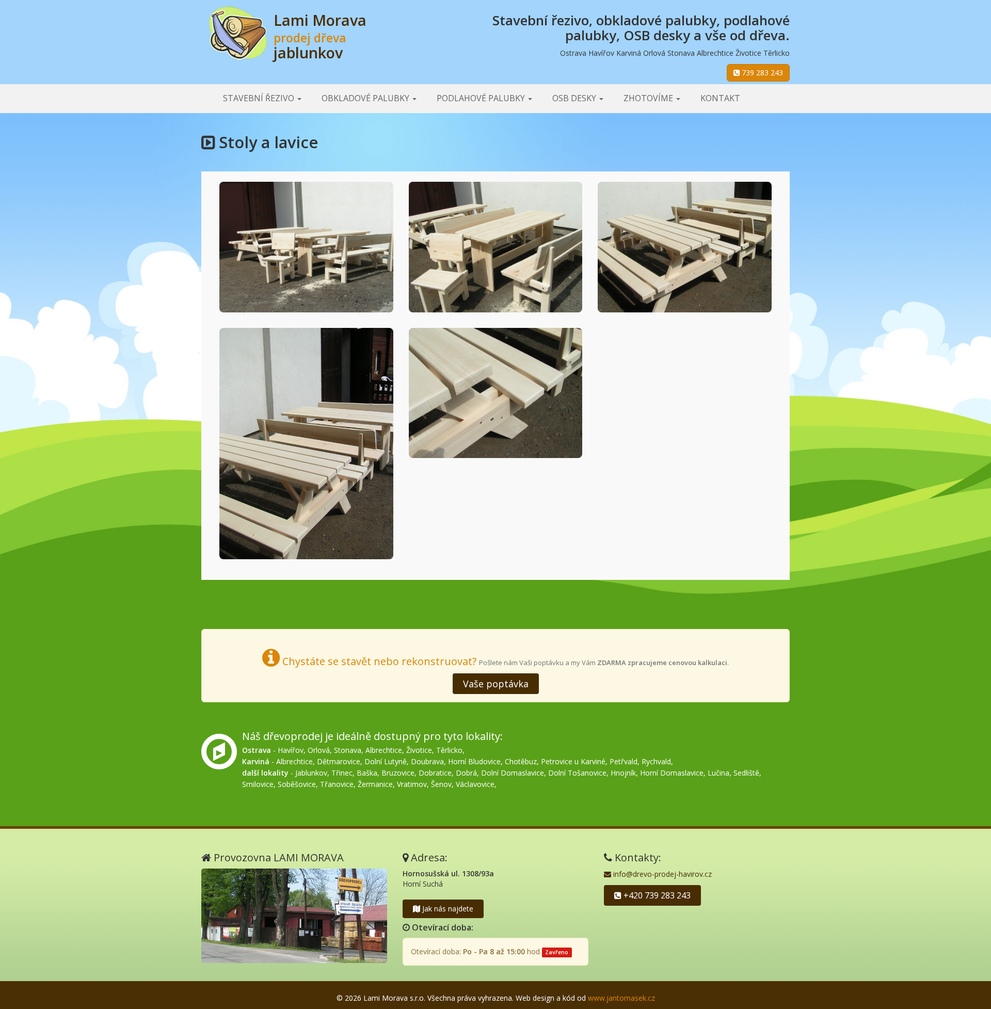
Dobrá (466, 773)
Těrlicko (449, 750)
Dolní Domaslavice (512, 773)
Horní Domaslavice (672, 773)
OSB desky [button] (575, 98)
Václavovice (475, 784)
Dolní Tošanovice (577, 773)
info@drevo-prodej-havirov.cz (661, 874)
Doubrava (427, 761)
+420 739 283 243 (656, 895)
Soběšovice (297, 784)
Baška (367, 773)
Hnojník (623, 773)
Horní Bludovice (474, 761)
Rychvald (656, 761)
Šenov (441, 784)
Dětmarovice (338, 761)
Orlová (319, 750)
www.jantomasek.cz (621, 998)
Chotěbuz (521, 761)
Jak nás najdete (446, 908)
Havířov (290, 750)
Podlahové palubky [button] (482, 98)
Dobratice (435, 773)
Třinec (342, 773)
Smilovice (258, 784)
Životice (419, 750)
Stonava (347, 750)
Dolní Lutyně (385, 761)
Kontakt (720, 98)
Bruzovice (397, 773)
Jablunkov (311, 773)
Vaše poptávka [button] (496, 683)
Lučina (718, 773)
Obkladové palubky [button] (366, 98)
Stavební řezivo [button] (259, 98)
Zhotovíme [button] (649, 98)
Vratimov (412, 784)
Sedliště (746, 773)
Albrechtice (383, 750)
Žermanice (375, 784)
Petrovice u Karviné (573, 761)
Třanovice (337, 784)
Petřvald (623, 761)
